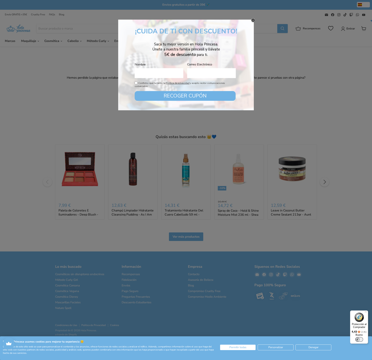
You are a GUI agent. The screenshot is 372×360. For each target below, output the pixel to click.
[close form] (253, 20)
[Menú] (365, 312)
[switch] (359, 339)
